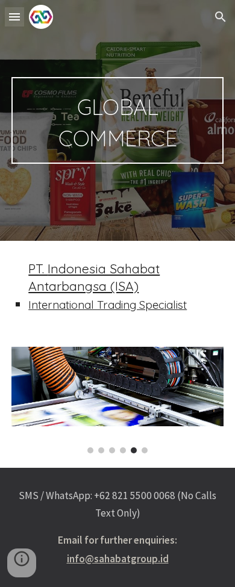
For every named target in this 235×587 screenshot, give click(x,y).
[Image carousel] (117, 400)
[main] (117, 120)
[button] (14, 16)
